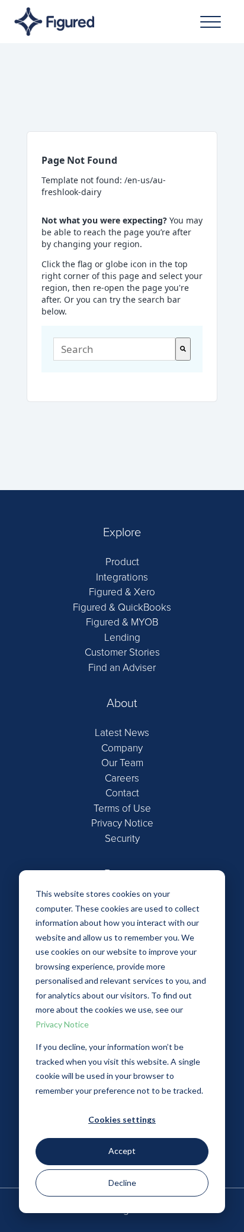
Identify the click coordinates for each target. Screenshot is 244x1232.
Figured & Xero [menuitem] (122, 592)
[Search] (183, 349)
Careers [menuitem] (122, 778)
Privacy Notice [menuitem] (122, 823)
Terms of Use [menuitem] (122, 808)
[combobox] (114, 349)
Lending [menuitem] (122, 637)
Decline (122, 1183)
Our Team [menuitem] (122, 763)
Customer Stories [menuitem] (122, 652)
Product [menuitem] (122, 562)
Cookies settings (122, 1119)
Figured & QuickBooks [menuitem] (122, 607)
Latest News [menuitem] (122, 733)
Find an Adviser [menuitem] (122, 668)
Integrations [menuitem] (122, 577)
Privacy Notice (62, 1024)
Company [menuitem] (122, 748)
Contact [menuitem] (122, 793)
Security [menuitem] (122, 838)
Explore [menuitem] (122, 533)
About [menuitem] (122, 703)
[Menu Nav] (210, 21)
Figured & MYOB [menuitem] (122, 622)
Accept (122, 1151)
